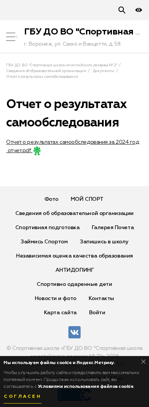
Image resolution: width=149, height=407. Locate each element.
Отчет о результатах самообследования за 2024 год (72, 142)
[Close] (143, 361)
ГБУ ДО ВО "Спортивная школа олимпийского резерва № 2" (61, 65)
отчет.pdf (19, 150)
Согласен (22, 396)
